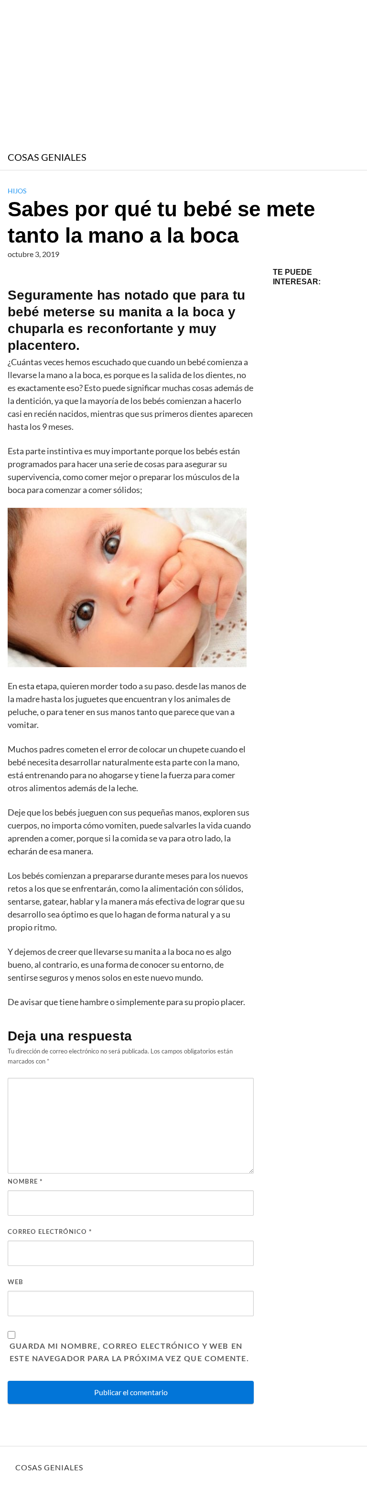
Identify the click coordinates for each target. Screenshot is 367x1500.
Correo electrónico (50, 1232)
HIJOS (17, 191)
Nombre (25, 1182)
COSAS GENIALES (47, 157)
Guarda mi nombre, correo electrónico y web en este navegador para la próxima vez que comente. (129, 1353)
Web (15, 1282)
